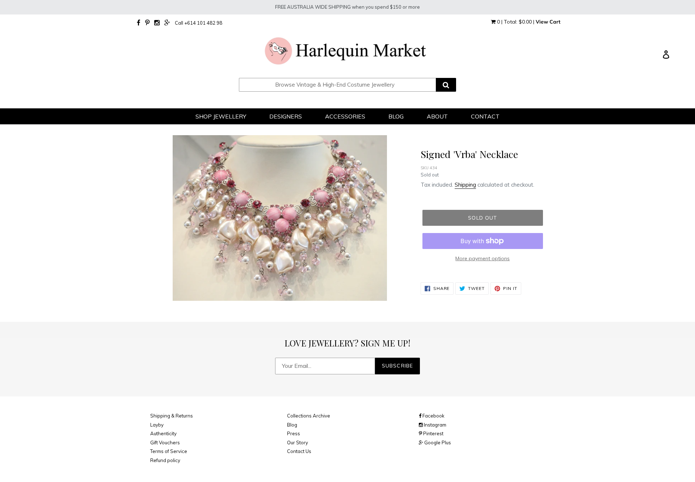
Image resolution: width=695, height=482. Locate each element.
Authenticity (163, 433)
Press (293, 433)
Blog (292, 425)
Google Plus (437, 442)
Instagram (434, 425)
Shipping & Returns (171, 416)
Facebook (433, 416)
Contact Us (299, 451)
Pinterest (432, 433)
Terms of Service (168, 451)
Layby (157, 425)
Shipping (465, 184)
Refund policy (165, 460)
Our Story (297, 442)
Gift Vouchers (165, 442)
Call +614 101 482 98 (198, 23)
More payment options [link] (482, 258)
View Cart (548, 21)
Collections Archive (308, 416)
